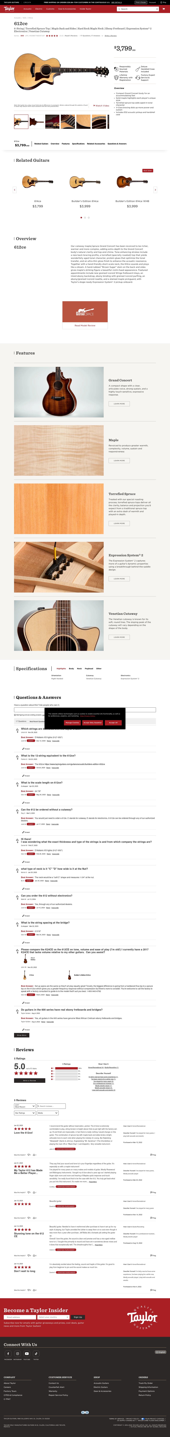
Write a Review (111, 36)
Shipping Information (148, 1387)
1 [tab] (81, 217)
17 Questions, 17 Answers (90, 36)
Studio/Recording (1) (112, 1067)
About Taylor (10, 1383)
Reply (49, 741)
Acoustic (27, 9)
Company (9, 1377)
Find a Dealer (141, 2)
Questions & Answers (117, 144)
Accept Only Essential (93, 723)
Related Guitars (41, 144)
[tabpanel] (37, 189)
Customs (50, 9)
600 (24, 18)
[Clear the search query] (157, 9)
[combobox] (25, 1106)
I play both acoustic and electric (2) (103, 1090)
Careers (7, 1387)
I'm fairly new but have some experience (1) (103, 1077)
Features (66, 144)
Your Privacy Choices (154, 1419)
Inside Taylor (85, 9)
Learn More (119, 404)
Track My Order (146, 1383)
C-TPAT (7, 1399)
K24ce (33, 960)
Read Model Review (85, 325)
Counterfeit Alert (56, 1387)
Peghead (89, 669)
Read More (93, 1182)
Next (155, 190)
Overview (55, 144)
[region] (85, 718)
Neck (79, 669)
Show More (21, 1035)
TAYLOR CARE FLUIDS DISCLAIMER (151, 1420)
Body (71, 669)
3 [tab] (88, 217)
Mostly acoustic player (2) (103, 1088)
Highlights (61, 669)
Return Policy (145, 1395)
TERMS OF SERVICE (116, 1419)
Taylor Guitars (11, 2)
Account (152, 2)
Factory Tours (10, 1391)
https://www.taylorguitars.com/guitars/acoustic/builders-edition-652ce (75, 764)
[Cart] (163, 9)
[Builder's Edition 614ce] (85, 182)
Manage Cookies (72, 723)
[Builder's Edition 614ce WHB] (132, 182)
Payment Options (147, 1391)
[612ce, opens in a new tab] (24, 975)
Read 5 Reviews (71, 36)
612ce (31, 975)
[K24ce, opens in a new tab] (25, 958)
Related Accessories (96, 144)
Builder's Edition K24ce (82, 975)
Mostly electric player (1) (103, 1086)
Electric (38, 9)
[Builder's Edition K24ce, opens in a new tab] (69, 975)
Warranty (53, 1391)
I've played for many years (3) (103, 1081)
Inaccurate (55, 741)
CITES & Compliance (13, 1395)
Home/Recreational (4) (96, 1067)
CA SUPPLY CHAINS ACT (126, 1420)
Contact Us (54, 1383)
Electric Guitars (101, 1387)
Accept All (113, 723)
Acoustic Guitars (101, 1383)
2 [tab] (85, 217)
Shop (97, 1377)
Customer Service (60, 1377)
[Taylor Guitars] (9, 8)
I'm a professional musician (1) (103, 1083)
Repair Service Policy (58, 1395)
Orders (143, 1377)
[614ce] (37, 182)
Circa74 (27, 2)
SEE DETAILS (116, 2)
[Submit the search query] (119, 9)
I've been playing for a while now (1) (103, 1079)
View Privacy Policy (87, 716)
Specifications (78, 144)
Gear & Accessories (67, 9)
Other (98, 669)
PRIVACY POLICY (132, 1419)
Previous (15, 190)
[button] (66, 1068)
